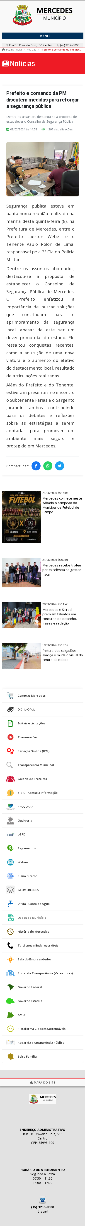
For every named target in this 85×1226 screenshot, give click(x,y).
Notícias (31, 49)
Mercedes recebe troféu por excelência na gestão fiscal (61, 569)
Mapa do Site (44, 1082)
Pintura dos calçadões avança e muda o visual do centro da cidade (62, 655)
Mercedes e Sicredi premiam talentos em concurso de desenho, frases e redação (59, 616)
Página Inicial (14, 49)
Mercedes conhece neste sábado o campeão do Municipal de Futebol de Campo (62, 505)
